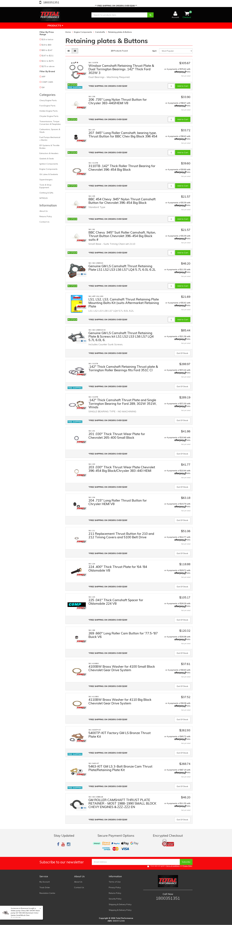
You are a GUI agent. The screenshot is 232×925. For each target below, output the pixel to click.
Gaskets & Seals (46, 158)
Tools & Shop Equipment (45, 186)
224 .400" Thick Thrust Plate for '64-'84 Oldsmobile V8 (117, 568)
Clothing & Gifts (46, 193)
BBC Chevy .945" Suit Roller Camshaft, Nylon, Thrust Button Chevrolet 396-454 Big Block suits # (122, 235)
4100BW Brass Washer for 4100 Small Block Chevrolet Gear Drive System (121, 668)
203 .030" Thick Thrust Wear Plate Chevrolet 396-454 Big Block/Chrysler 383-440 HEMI (121, 469)
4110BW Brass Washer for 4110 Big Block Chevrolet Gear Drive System (119, 701)
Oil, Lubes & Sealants (48, 174)
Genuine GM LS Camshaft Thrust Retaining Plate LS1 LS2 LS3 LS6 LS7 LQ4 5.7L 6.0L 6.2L (122, 267)
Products (55, 25)
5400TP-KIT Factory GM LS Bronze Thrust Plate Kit (119, 734)
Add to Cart (182, 86)
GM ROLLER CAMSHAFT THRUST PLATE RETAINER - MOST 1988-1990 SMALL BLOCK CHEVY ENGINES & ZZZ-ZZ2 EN (122, 803)
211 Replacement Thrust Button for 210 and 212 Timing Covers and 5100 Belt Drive (121, 535)
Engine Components (48, 169)
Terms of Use (115, 882)
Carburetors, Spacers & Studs (49, 130)
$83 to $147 (47, 50)
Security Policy (115, 899)
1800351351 (50, 2)
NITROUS (43, 198)
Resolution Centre (47, 893)
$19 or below (47, 39)
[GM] (81, 274)
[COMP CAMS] (81, 74)
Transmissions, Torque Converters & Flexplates (50, 122)
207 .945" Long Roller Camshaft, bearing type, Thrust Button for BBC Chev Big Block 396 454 (122, 134)
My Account (44, 882)
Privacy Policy (187, 866)
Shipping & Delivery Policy (120, 904)
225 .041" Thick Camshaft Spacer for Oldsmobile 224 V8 (115, 601)
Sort (154, 51)
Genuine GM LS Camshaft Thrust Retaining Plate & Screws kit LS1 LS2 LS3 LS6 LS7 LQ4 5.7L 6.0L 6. (121, 336)
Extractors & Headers (48, 153)
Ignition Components (48, 164)
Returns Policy (45, 216)
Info (188, 72)
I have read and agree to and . (171, 866)
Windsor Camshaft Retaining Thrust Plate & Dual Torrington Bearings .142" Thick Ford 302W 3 (121, 69)
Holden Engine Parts (48, 111)
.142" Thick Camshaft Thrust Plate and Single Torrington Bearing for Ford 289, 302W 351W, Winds (122, 403)
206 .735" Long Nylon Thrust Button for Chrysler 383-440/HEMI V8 (117, 101)
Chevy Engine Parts (48, 100)
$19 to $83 (46, 45)
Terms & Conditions (173, 866)
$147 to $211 (47, 55)
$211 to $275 (47, 61)
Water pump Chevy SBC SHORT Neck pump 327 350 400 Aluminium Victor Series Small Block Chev (25, 913)
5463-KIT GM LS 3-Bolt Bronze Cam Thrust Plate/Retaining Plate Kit (120, 768)
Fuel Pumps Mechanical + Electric (49, 138)
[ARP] (81, 307)
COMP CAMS (47, 82)
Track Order (44, 887)
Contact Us (44, 222)
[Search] (150, 14)
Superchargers (45, 179)
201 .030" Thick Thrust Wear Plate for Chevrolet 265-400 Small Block (116, 435)
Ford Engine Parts (47, 105)
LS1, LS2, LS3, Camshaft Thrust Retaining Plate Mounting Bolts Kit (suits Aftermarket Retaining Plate (123, 302)
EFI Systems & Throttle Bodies (49, 146)
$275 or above (48, 66)
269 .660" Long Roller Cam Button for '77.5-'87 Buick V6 (123, 635)
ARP (43, 76)
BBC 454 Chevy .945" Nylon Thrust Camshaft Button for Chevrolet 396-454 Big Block (122, 201)
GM (43, 87)
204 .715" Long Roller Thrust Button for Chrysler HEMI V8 (117, 502)
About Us (43, 211)
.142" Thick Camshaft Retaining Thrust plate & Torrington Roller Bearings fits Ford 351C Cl (123, 368)
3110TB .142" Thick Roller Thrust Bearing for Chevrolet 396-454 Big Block (121, 167)
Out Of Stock (182, 353)
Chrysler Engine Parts (48, 116)
